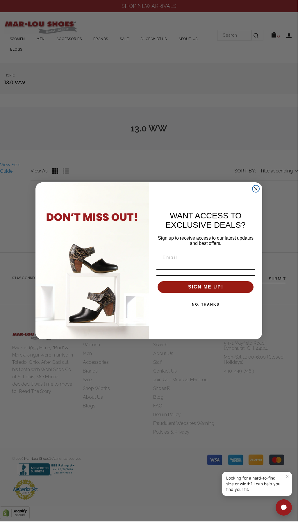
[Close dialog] (255, 188)
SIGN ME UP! (205, 286)
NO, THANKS (206, 304)
